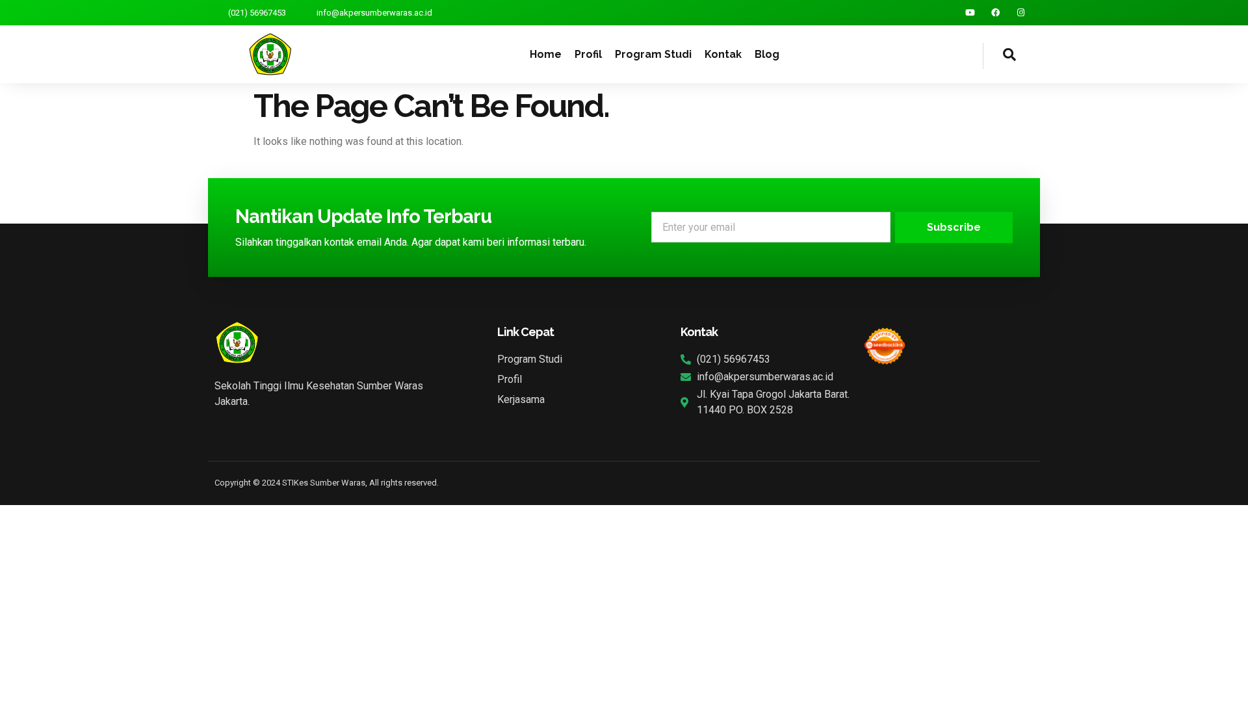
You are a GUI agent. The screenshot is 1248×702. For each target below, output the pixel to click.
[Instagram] (1021, 12)
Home (546, 54)
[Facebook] (995, 12)
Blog (767, 54)
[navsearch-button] (999, 56)
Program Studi (653, 54)
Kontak (723, 54)
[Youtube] (970, 12)
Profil (588, 54)
